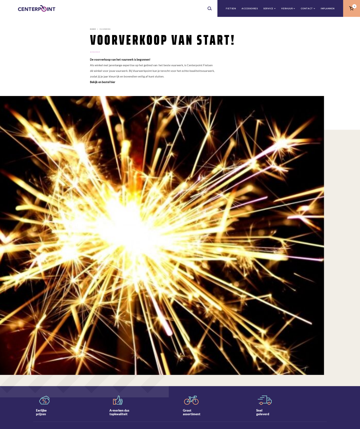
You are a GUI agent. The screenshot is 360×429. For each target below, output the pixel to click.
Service (268, 8)
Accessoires (250, 8)
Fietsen (231, 8)
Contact (307, 8)
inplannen (328, 8)
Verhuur (287, 8)
